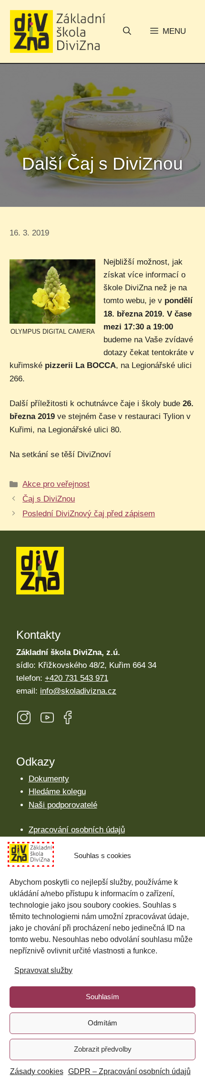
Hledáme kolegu (57, 791)
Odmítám (102, 1023)
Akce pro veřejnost (56, 484)
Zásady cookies (36, 1071)
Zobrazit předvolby (103, 1049)
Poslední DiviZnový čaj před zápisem (88, 513)
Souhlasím (102, 997)
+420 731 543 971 (76, 678)
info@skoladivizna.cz (78, 691)
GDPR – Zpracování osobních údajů (129, 1071)
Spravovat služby (43, 970)
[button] (127, 32)
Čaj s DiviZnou (48, 498)
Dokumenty (49, 778)
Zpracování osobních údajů (77, 829)
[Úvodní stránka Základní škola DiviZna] (58, 32)
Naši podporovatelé (63, 804)
